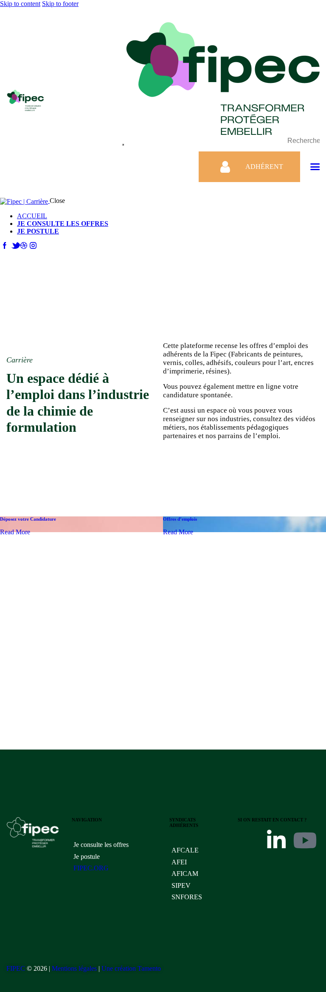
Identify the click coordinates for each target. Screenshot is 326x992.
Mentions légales (74, 968)
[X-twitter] (248, 840)
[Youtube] (304, 840)
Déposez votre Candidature (28, 519)
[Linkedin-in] (276, 840)
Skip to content (20, 3)
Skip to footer (60, 3)
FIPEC (15, 968)
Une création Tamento (131, 968)
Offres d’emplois (180, 519)
